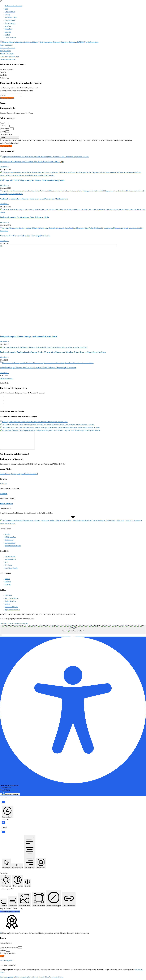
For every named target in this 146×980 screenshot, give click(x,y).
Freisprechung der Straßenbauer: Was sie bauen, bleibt (24, 217)
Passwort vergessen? (6, 960)
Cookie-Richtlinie (10, 37)
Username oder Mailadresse (9, 947)
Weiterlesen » (4, 167)
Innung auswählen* (6, 134)
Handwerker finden (11, 17)
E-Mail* (3, 126)
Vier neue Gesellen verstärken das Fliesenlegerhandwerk (25, 236)
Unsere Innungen (10, 23)
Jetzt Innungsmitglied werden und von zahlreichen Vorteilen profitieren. (31, 977)
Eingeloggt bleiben (8, 953)
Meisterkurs (8, 29)
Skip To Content (5, 909)
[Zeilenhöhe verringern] (3, 832)
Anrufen (3, 493)
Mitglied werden (10, 20)
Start (6, 9)
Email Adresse (6, 503)
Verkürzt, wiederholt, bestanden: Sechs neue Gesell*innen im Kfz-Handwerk (34, 199)
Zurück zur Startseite (7, 98)
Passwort (3, 950)
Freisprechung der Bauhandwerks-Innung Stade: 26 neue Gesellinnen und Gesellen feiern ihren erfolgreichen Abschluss (53, 352)
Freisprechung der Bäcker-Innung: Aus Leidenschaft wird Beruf (28, 336)
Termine (7, 14)
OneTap (12, 790)
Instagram (8, 32)
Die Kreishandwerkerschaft (13, 6)
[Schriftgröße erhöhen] (3, 793)
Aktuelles (8, 26)
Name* (2, 123)
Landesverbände (10, 12)
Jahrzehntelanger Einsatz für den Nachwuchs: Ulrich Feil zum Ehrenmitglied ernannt (38, 368)
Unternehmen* (5, 129)
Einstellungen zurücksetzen (10, 911)
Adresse (2, 131)
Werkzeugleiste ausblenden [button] (10, 794)
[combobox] (73, 629)
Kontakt (7, 35)
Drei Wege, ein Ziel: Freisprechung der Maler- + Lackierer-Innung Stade (32, 180)
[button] (1, 635)
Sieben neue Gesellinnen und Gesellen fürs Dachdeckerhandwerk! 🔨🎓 (32, 162)
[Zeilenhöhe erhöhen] (3, 822)
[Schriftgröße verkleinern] (3, 802)
